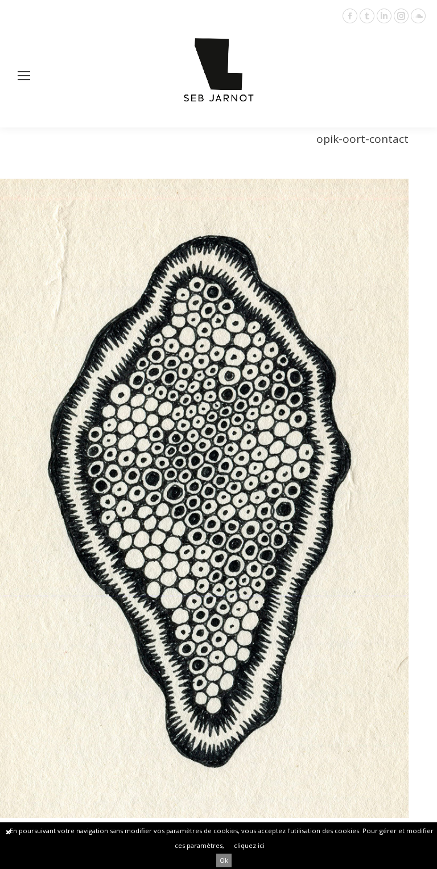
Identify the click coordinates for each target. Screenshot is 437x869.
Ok (224, 860)
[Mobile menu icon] (24, 76)
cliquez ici (249, 845)
